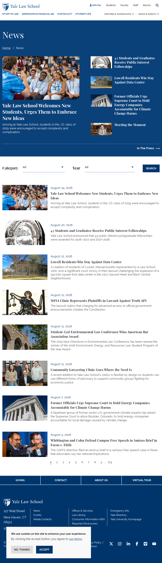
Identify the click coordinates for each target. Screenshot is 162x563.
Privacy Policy (93, 542)
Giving (20, 480)
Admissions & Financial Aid (38, 14)
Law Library (79, 515)
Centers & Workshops (117, 14)
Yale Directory (118, 515)
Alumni (147, 5)
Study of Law (10, 14)
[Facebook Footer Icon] (137, 544)
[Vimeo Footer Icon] (145, 544)
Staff (135, 5)
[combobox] (44, 168)
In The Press (145, 148)
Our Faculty (64, 14)
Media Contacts (43, 519)
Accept (44, 549)
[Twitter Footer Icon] (111, 544)
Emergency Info (119, 510)
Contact (61, 480)
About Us (101, 480)
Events (37, 515)
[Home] (21, 7)
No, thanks (22, 549)
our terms (75, 539)
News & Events (147, 14)
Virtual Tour (142, 480)
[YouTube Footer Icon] (154, 544)
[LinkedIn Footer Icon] (128, 544)
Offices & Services (82, 510)
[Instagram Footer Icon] (120, 544)
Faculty (124, 5)
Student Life (83, 14)
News (20, 48)
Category (10, 168)
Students (111, 5)
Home (6, 48)
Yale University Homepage (125, 519)
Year (76, 168)
